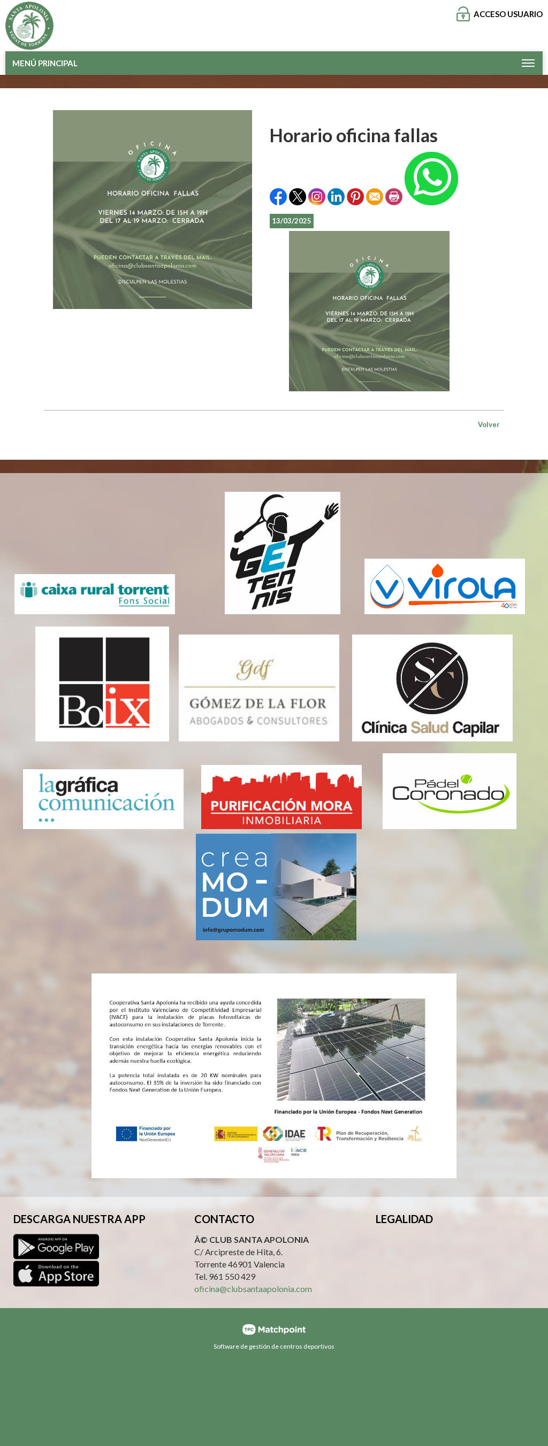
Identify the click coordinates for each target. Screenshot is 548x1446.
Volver (489, 424)
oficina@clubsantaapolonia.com (253, 1288)
